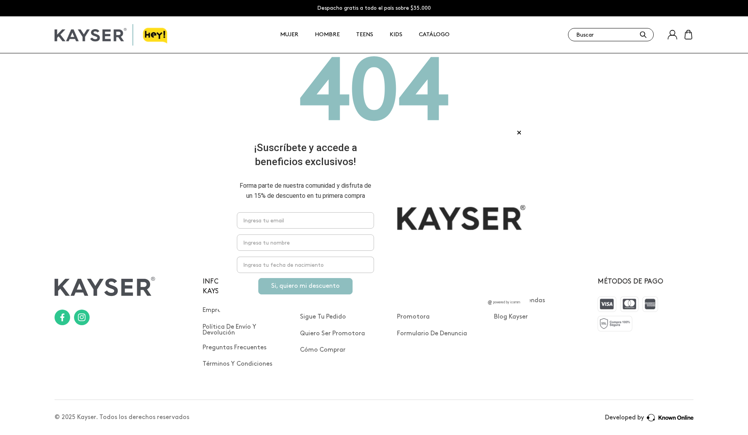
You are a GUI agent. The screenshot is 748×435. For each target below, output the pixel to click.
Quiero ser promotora (332, 333)
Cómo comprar (323, 350)
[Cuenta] (672, 35)
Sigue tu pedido (323, 317)
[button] (688, 35)
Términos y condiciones (237, 364)
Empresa (215, 310)
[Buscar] (643, 34)
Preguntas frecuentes (234, 347)
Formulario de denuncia (432, 333)
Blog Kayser (511, 317)
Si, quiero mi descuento (305, 286)
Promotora (413, 317)
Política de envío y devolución (229, 330)
